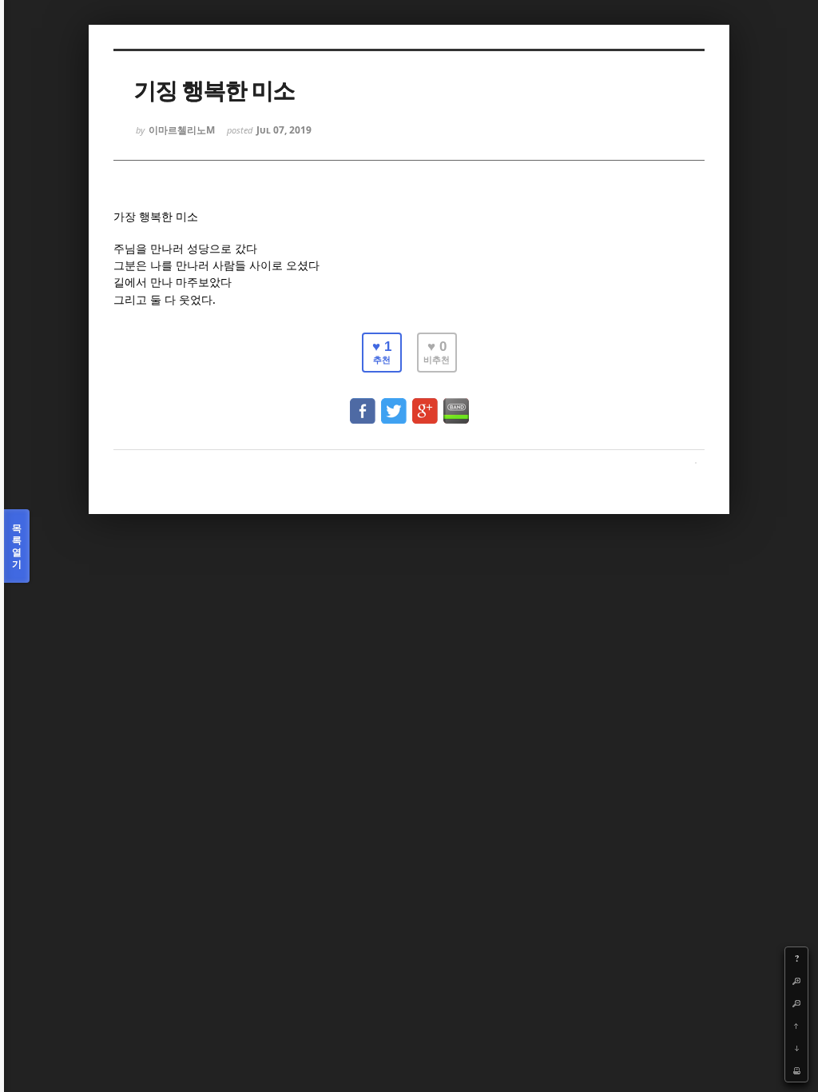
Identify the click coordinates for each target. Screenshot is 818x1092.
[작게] (796, 1003)
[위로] (796, 1025)
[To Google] (425, 403)
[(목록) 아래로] (796, 1048)
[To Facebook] (362, 403)
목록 (17, 546)
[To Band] (456, 403)
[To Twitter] (393, 403)
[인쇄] (796, 1070)
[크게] (796, 981)
